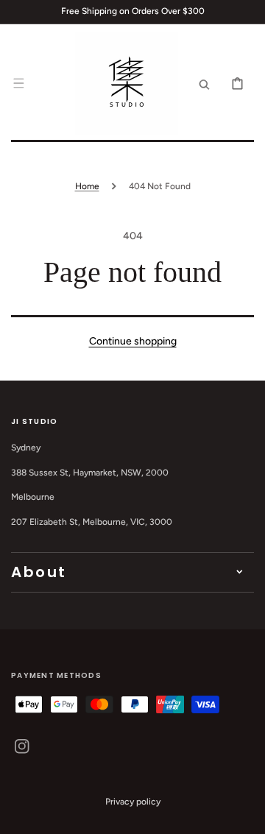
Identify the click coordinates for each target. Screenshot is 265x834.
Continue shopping (133, 341)
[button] (18, 83)
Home (87, 186)
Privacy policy (132, 801)
